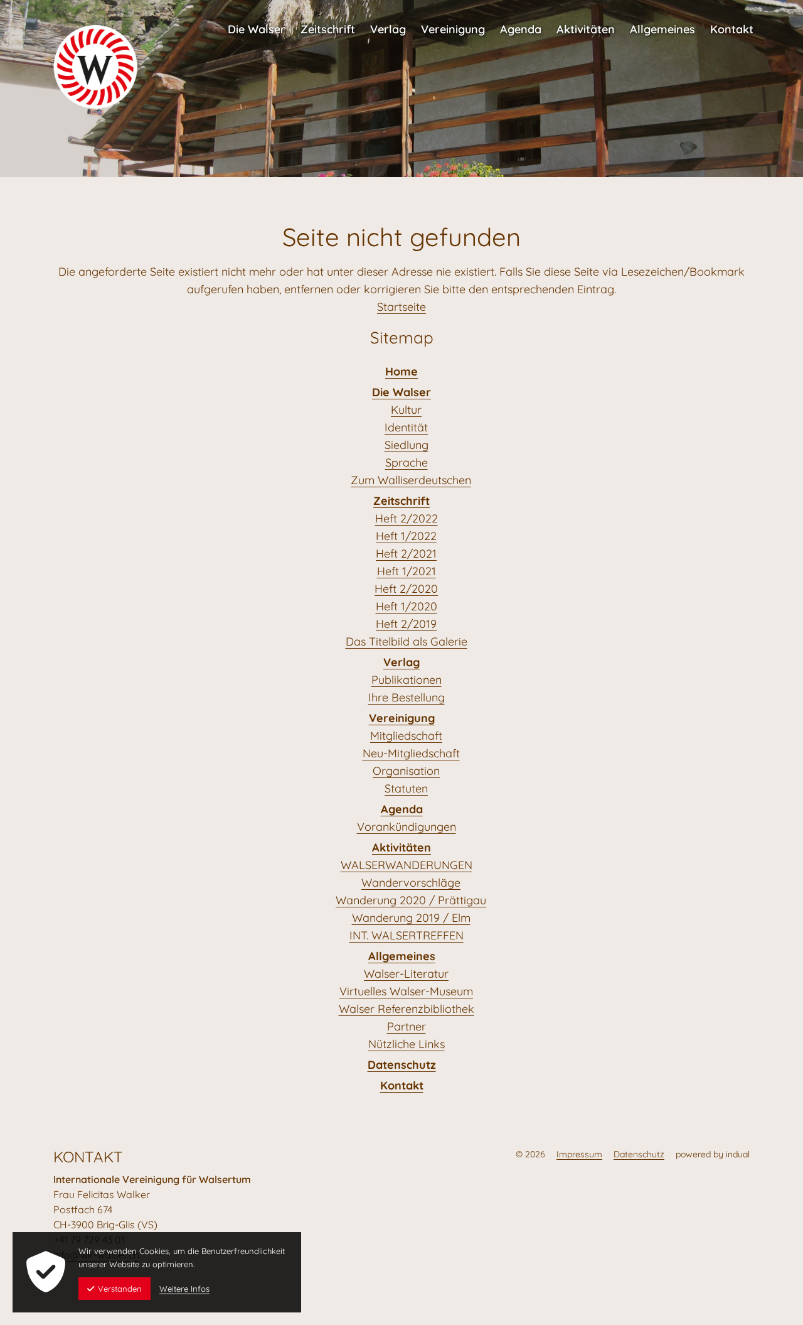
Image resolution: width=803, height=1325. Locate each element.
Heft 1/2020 (406, 606)
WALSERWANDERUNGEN (406, 865)
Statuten (406, 788)
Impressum (579, 1154)
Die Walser (401, 392)
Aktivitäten (401, 847)
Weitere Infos (184, 1289)
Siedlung (406, 445)
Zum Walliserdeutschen (411, 480)
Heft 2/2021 (406, 553)
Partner (406, 1026)
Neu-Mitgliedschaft (411, 753)
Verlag (401, 662)
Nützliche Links (406, 1044)
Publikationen (406, 680)
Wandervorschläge (410, 882)
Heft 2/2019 (406, 624)
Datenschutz (402, 1064)
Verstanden (120, 1289)
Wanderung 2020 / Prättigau (411, 900)
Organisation (406, 771)
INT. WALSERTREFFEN (406, 935)
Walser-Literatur (406, 973)
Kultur (406, 410)
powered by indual (713, 1154)
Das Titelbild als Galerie (406, 641)
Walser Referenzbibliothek (406, 1009)
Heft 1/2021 (406, 571)
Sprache (406, 462)
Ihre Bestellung (406, 697)
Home (401, 371)
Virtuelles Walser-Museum (406, 991)
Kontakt (401, 1085)
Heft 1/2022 (406, 536)
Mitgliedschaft (406, 735)
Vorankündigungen (406, 826)
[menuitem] (256, 23)
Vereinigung (402, 718)
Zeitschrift (401, 501)
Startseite (401, 307)
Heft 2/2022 (406, 518)
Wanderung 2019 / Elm (411, 918)
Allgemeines (401, 956)
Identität (406, 427)
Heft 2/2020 (406, 588)
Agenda (402, 809)
